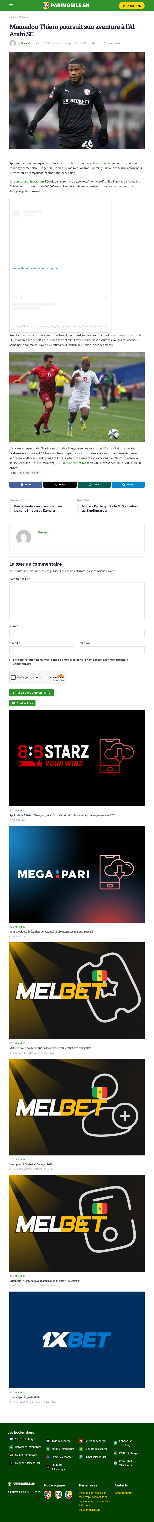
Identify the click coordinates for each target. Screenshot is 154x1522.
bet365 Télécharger (63, 1448)
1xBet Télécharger (25, 1439)
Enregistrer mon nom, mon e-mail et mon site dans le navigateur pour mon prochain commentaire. (70, 662)
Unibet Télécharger (95, 1456)
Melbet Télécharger (26, 1455)
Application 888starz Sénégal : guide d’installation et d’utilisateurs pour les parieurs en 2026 (62, 815)
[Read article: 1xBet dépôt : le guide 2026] (77, 1340)
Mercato (23, 17)
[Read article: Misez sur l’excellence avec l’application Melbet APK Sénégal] (77, 1223)
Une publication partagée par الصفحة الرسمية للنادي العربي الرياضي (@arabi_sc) (60, 326)
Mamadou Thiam (104, 163)
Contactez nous (123, 1492)
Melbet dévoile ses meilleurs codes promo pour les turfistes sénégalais (50, 1048)
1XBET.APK (133, 5)
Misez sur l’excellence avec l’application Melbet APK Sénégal (44, 1281)
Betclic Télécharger (95, 1440)
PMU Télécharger (129, 1453)
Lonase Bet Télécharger (126, 1443)
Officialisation (112, 43)
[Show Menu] (11, 5)
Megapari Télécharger (27, 1462)
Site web (85, 643)
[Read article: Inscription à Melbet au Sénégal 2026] (77, 1107)
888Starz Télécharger (58, 1466)
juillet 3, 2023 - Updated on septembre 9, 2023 (61, 43)
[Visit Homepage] (66, 5)
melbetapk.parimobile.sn (93, 1497)
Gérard (25, 43)
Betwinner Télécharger (28, 1447)
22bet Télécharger (62, 1456)
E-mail (14, 643)
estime (71, 463)
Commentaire (20, 579)
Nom (13, 626)
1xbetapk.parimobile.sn (92, 1492)
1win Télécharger (61, 1440)
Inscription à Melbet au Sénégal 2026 (31, 1164)
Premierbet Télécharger (126, 1463)
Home (12, 17)
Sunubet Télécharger (96, 1448)
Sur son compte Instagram (26, 181)
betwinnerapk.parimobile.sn (95, 1501)
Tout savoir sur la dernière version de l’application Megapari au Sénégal (51, 931)
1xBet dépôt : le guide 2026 (24, 1397)
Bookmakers (17, 810)
